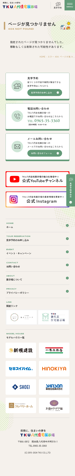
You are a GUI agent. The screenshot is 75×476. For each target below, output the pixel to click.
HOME (43, 56)
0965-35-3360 (47, 120)
